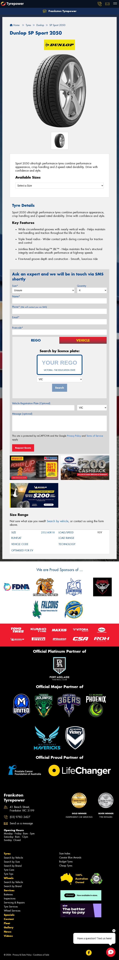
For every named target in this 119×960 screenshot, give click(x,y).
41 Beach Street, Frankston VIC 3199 (22, 808)
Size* (15, 285)
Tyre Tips (8, 874)
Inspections (9, 898)
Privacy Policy (74, 435)
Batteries (8, 894)
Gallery (8, 927)
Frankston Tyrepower (62, 11)
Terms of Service (94, 435)
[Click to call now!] (100, 4)
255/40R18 (48, 532)
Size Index (64, 853)
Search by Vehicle (13, 857)
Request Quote (23, 447)
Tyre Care (9, 869)
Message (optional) (22, 413)
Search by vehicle (57, 521)
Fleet (7, 923)
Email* (15, 317)
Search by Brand (13, 865)
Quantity (81, 285)
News (7, 931)
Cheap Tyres (65, 865)
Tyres (7, 853)
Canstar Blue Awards (70, 857)
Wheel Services (12, 910)
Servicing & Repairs (14, 902)
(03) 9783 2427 (20, 817)
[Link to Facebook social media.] (89, 953)
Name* (16, 296)
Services (9, 890)
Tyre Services (11, 906)
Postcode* (17, 327)
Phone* (29, 307)
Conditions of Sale (41, 954)
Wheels (8, 878)
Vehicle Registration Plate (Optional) (31, 403)
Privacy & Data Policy (22, 954)
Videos (8, 936)
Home (16, 25)
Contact (9, 919)
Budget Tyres (66, 861)
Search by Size (12, 861)
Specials (9, 915)
